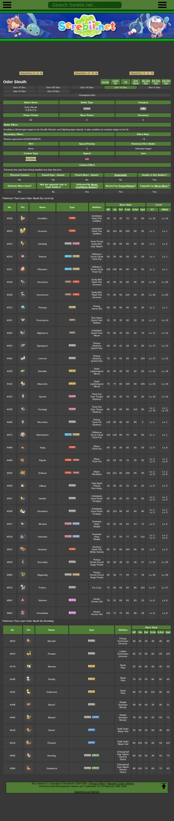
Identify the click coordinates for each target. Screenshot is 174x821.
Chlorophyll (123, 752)
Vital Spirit (97, 483)
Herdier (42, 498)
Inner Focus (97, 241)
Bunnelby (43, 562)
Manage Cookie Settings (120, 783)
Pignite (42, 460)
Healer (96, 599)
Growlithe (42, 218)
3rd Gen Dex (166, 81)
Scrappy (96, 501)
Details (105, 82)
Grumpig (42, 409)
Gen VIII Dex (53, 87)
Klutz (96, 524)
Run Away (97, 317)
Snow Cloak (97, 256)
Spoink (42, 396)
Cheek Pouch (97, 562)
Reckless (97, 474)
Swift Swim (122, 729)
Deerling (51, 755)
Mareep (52, 666)
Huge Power (96, 564)
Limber (122, 651)
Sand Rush (97, 498)
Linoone (42, 358)
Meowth (52, 641)
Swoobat (42, 536)
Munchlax (43, 422)
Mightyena (42, 333)
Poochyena (42, 320)
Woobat (43, 524)
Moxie (97, 335)
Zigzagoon (42, 345)
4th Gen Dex (156, 81)
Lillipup (42, 486)
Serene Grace (123, 758)
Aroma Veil (96, 601)
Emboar (43, 473)
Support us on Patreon (87, 791)
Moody (122, 707)
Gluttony (96, 345)
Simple (96, 526)
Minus (97, 373)
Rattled (97, 322)
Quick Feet (96, 320)
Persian (52, 654)
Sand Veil (97, 308)
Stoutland (42, 511)
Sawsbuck (51, 768)
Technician (122, 641)
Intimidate (97, 216)
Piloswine (42, 269)
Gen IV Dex (19, 91)
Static (97, 368)
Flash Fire (97, 218)
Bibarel (51, 717)
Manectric (43, 384)
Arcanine (42, 231)
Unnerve (96, 284)
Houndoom (42, 295)
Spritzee (42, 600)
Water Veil (123, 731)
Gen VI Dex (121, 87)
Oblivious (97, 254)
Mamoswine (42, 435)
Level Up (115, 81)
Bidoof (51, 704)
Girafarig (42, 244)
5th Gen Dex (146, 81)
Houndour (42, 282)
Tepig (42, 447)
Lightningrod (96, 371)
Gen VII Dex (86, 87)
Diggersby (42, 575)
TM (125, 82)
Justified (96, 221)
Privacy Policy (97, 783)
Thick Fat (97, 259)
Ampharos (51, 692)
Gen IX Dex (19, 87)
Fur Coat (96, 587)
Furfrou (42, 587)
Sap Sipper (97, 246)
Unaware (97, 521)
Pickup (96, 306)
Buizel (51, 730)
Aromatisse (42, 613)
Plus (123, 667)
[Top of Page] (164, 786)
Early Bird (97, 244)
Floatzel (52, 743)
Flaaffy (51, 679)
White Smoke (97, 552)
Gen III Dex (53, 91)
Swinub (42, 256)
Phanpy (43, 307)
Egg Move (136, 81)
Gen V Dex (154, 87)
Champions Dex (87, 95)
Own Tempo (97, 396)
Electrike (42, 371)
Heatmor (42, 549)
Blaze (97, 446)
